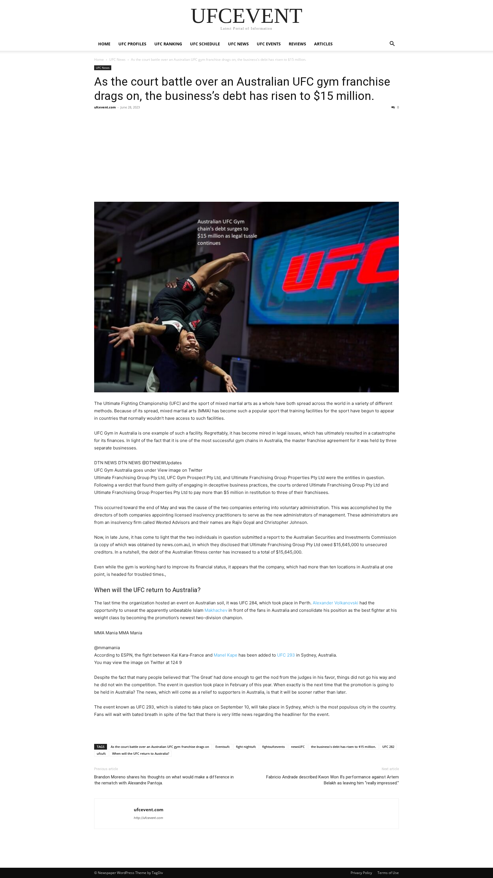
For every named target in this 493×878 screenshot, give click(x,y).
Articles (323, 44)
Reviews (297, 44)
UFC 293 (286, 655)
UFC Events (269, 44)
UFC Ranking (168, 44)
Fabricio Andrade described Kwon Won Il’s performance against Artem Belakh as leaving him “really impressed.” (332, 780)
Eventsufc (222, 746)
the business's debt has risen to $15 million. (343, 746)
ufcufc (101, 753)
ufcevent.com (105, 107)
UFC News (238, 44)
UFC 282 (388, 746)
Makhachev (216, 610)
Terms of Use (388, 872)
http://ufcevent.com (148, 818)
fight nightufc (246, 746)
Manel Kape (225, 655)
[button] (392, 44)
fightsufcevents (273, 746)
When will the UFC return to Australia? (140, 753)
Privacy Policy (361, 872)
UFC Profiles (132, 44)
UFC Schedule (205, 44)
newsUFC (298, 746)
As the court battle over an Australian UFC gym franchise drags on (160, 746)
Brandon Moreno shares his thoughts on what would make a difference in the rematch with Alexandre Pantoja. (164, 780)
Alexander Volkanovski (335, 602)
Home (104, 44)
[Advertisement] (246, 156)
